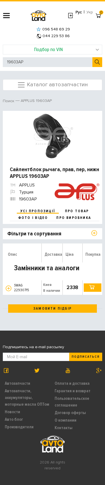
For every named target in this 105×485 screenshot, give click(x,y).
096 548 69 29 (56, 29)
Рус (79, 12)
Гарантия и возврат (72, 390)
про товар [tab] (77, 211)
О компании (65, 420)
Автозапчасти (17, 383)
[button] (8, 288)
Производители (19, 426)
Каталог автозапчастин (56, 84)
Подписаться (86, 357)
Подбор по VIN (48, 49)
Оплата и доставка (72, 383)
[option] (53, 136)
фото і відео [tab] (33, 218)
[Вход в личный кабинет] (70, 15)
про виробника (73, 218)
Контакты (64, 427)
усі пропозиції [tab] (37, 211)
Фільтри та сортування (34, 233)
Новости (12, 411)
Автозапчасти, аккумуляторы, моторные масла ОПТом (27, 397)
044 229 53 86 (56, 36)
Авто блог (14, 419)
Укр (90, 12)
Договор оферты (70, 412)
